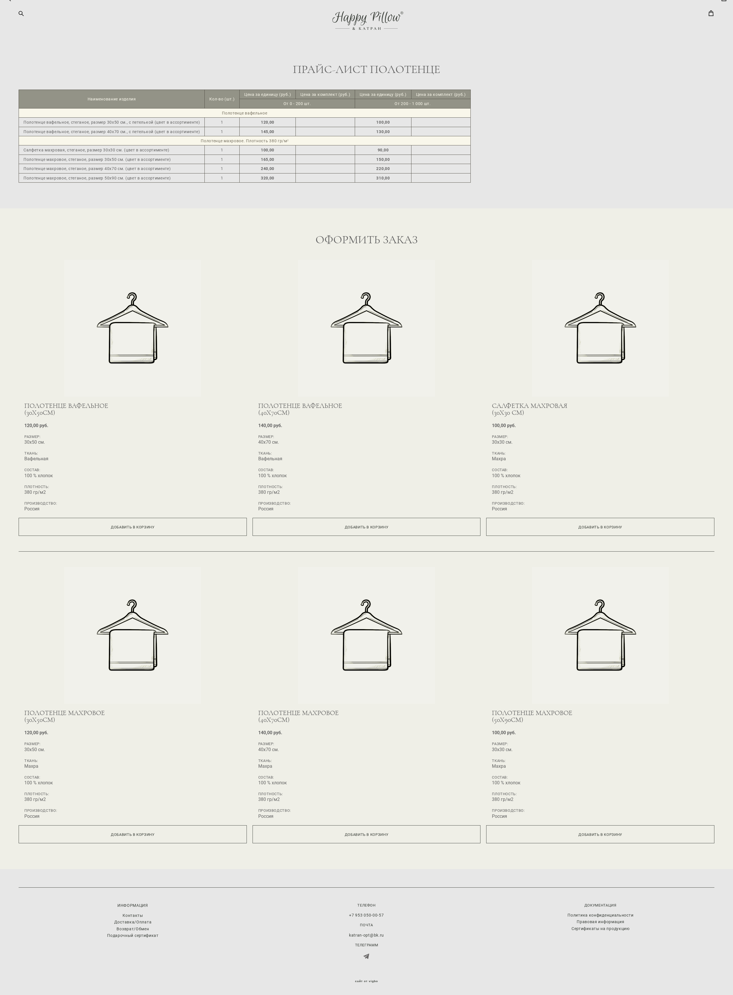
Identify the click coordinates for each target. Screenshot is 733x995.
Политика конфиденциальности (600, 915)
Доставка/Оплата (133, 922)
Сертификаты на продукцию (601, 928)
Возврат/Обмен (133, 928)
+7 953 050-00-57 (366, 915)
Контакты (133, 915)
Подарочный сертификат (133, 935)
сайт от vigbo (366, 981)
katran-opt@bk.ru (366, 935)
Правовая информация (600, 921)
